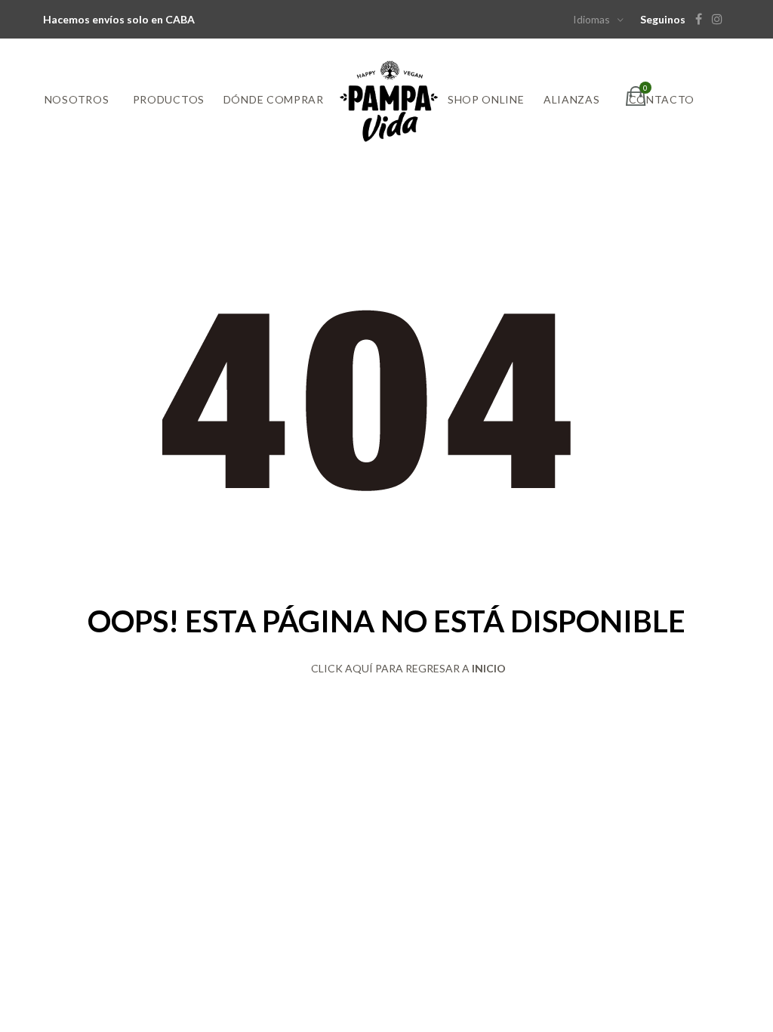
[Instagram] (721, 19)
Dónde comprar (273, 99)
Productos (169, 99)
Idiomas (591, 19)
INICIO (489, 668)
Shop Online (486, 99)
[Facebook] (702, 19)
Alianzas (572, 99)
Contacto (662, 99)
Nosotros (77, 99)
